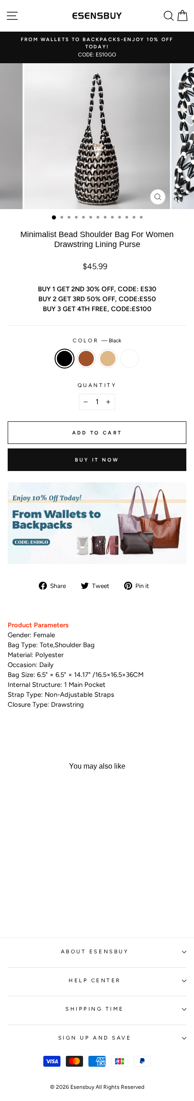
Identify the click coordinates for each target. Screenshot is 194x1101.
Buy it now (97, 460)
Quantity (97, 385)
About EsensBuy (95, 951)
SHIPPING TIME (94, 1009)
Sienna (86, 359)
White (129, 359)
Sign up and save (95, 1038)
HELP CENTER (95, 980)
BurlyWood (108, 359)
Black (64, 359)
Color (97, 340)
